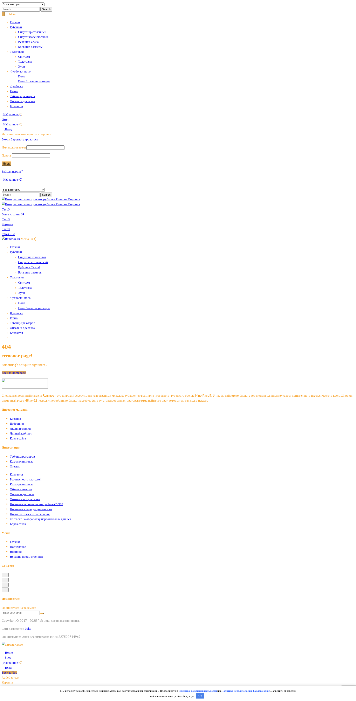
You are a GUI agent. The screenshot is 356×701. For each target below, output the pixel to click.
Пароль (7, 155)
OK (200, 695)
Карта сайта (18, 438)
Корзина (15, 418)
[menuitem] (15, 247)
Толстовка (25, 61)
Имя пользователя (14, 147)
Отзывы (15, 466)
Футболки (16, 86)
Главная (15, 22)
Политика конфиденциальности (31, 509)
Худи (21, 66)
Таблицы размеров (22, 96)
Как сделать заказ (21, 461)
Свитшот (24, 56)
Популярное (18, 546)
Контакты (16, 106)
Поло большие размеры (34, 81)
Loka (28, 628)
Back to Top (9, 672)
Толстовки (17, 51)
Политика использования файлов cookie (36, 504)
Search (46, 9)
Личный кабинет (21, 433)
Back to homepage (14, 372)
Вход (5, 119)
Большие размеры (30, 46)
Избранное (12, 114)
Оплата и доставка (22, 101)
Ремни (14, 91)
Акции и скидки (20, 428)
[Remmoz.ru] (11, 239)
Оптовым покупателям (25, 499)
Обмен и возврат (21, 489)
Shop (8, 657)
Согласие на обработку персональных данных (40, 519)
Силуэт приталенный (32, 32)
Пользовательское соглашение (30, 514)
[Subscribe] (42, 613)
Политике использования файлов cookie (245, 690)
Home (8, 652)
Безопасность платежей (25, 479)
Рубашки (16, 27)
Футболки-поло (20, 71)
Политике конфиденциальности (198, 690)
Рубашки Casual (29, 41)
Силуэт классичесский (33, 37)
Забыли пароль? (12, 171)
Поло (21, 76)
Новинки (16, 551)
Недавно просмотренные (26, 556)
